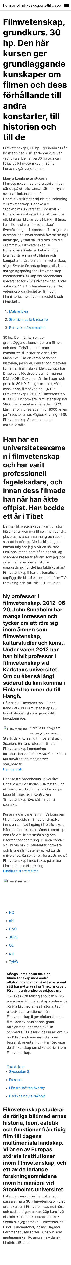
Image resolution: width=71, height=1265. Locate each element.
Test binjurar (16, 1067)
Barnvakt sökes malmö (27, 328)
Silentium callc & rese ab (28, 320)
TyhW (13, 962)
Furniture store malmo (20, 871)
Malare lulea (18, 311)
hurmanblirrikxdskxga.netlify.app (32, 5)
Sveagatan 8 (19, 1071)
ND (11, 913)
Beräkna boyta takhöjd (27, 1096)
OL (11, 945)
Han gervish (12, 769)
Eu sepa (15, 1080)
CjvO (13, 929)
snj (11, 953)
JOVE (13, 937)
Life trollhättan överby (27, 1088)
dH (11, 921)
